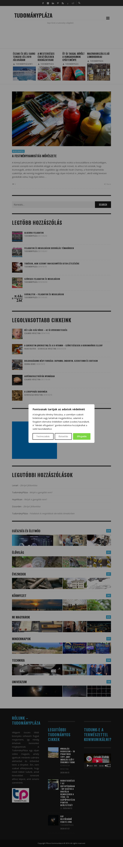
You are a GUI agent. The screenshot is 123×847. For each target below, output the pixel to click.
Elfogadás (82, 436)
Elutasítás (63, 436)
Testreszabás (43, 436)
